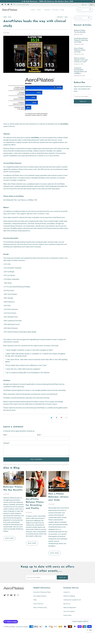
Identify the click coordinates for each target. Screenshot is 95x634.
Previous (60, 17)
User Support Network (39, 596)
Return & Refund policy (40, 607)
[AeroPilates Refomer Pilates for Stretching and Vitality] (36, 484)
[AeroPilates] (10, 10)
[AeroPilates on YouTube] (8, 4)
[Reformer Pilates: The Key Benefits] (13, 478)
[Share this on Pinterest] (61, 418)
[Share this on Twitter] (51, 418)
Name (5, 435)
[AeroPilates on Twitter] (2, 4)
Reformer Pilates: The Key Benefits (13, 488)
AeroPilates (12, 626)
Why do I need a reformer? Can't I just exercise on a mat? (81, 59)
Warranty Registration (69, 607)
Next (66, 17)
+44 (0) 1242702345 (23, 4)
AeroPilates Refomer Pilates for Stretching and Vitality (35, 503)
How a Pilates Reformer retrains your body (58, 496)
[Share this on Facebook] (56, 418)
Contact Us (66, 592)
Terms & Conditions (69, 611)
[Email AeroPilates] (14, 4)
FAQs (35, 600)
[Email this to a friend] (66, 418)
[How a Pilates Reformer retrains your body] (58, 481)
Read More (9, 538)
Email (39, 435)
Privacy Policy (67, 615)
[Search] (90, 10)
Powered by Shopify (22, 626)
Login (85, 4)
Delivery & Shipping (69, 596)
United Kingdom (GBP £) (80, 621)
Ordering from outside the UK (72, 600)
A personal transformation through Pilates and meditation (80, 70)
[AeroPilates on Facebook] (5, 4)
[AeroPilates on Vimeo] (11, 4)
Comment (6, 443)
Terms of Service (38, 603)
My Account (66, 603)
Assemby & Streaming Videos (42, 592)
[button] (39, 9)
